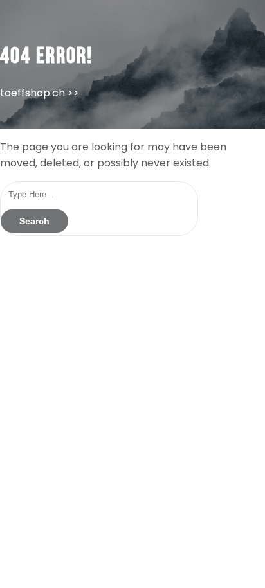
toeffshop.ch (32, 92)
